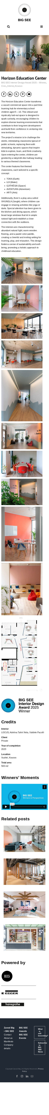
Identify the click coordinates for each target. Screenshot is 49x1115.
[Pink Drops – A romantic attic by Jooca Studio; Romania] (24, 904)
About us (8, 1038)
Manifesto (8, 1041)
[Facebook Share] (3, 94)
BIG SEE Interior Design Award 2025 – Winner (23, 83)
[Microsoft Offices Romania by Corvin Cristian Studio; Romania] (24, 871)
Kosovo (18, 86)
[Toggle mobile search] (8, 26)
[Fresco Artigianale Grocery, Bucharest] (24, 937)
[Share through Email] (29, 94)
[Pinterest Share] (22, 94)
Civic (3, 86)
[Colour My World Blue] (24, 839)
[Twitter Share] (16, 94)
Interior (10, 86)
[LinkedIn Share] (10, 94)
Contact (7, 1035)
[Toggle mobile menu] (41, 26)
